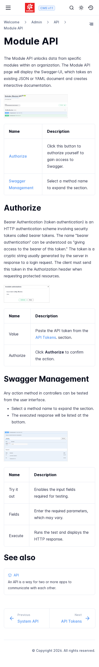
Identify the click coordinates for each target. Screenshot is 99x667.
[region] (49, 159)
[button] (81, 8)
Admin (36, 22)
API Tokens (45, 337)
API (56, 22)
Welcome (11, 22)
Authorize (18, 156)
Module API (13, 28)
